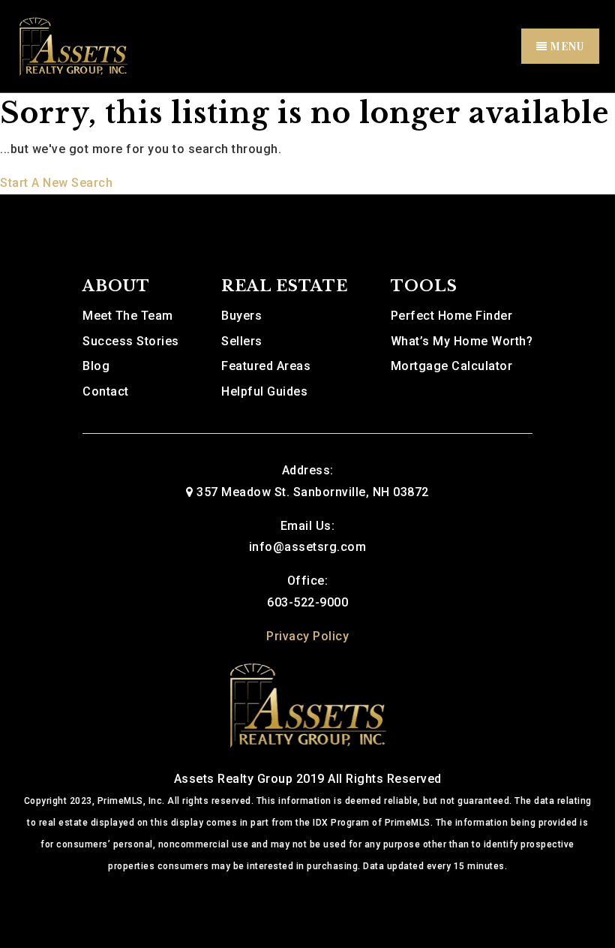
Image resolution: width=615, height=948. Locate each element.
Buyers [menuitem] (241, 315)
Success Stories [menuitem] (130, 341)
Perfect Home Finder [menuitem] (452, 315)
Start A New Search (56, 183)
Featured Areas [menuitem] (265, 366)
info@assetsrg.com (308, 547)
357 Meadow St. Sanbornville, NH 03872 (312, 492)
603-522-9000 (307, 602)
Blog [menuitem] (96, 366)
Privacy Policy (307, 636)
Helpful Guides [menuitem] (264, 391)
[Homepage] (308, 704)
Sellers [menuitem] (241, 341)
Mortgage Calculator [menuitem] (452, 366)
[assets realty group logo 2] (73, 45)
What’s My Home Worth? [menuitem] (462, 341)
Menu (566, 46)
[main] (307, 143)
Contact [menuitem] (105, 391)
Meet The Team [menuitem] (127, 315)
